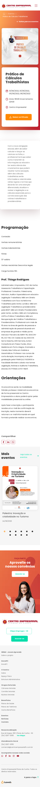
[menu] (36, 5)
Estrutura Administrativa (10, 679)
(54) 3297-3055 (7, 735)
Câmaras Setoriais (8, 688)
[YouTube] (18, 756)
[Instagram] (14, 756)
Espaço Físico (6, 676)
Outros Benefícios (8, 710)
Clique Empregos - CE (19, 631)
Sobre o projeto (7, 655)
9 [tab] (21, 535)
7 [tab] (10, 535)
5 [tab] (27, 531)
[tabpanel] (20, 494)
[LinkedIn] (8, 442)
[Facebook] (3, 442)
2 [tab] (10, 531)
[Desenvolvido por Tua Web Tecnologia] (6, 782)
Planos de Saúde (7, 703)
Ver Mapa (21, 735)
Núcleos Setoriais (7, 695)
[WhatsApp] (13, 442)
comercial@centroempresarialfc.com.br (17, 747)
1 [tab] (4, 531)
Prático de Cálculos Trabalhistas (15, 16)
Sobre (3, 673)
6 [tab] (32, 531)
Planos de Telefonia (9, 707)
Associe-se (20, 574)
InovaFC (4, 664)
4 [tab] (21, 531)
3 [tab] (15, 531)
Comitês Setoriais (8, 691)
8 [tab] (15, 535)
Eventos (11, 14)
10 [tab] (27, 535)
